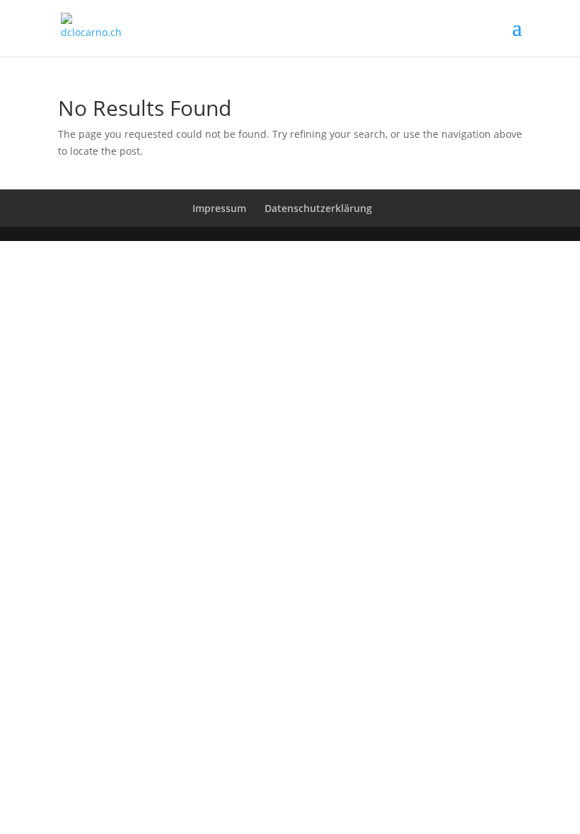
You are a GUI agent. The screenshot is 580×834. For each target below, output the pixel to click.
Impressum (219, 208)
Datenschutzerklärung (318, 208)
